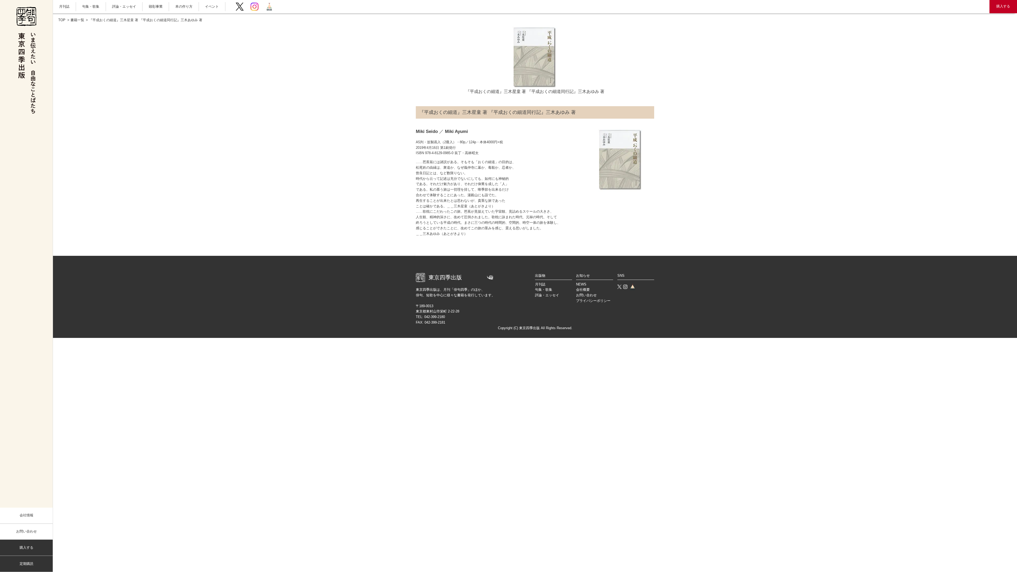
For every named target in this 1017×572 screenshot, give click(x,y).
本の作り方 (184, 6)
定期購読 (26, 564)
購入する (1003, 6)
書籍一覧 (77, 20)
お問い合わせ (26, 531)
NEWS (581, 284)
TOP (61, 20)
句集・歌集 (90, 6)
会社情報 (26, 515)
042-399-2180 (434, 317)
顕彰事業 (156, 6)
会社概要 (583, 290)
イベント (212, 6)
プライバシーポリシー (593, 301)
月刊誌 (64, 6)
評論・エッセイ (124, 6)
